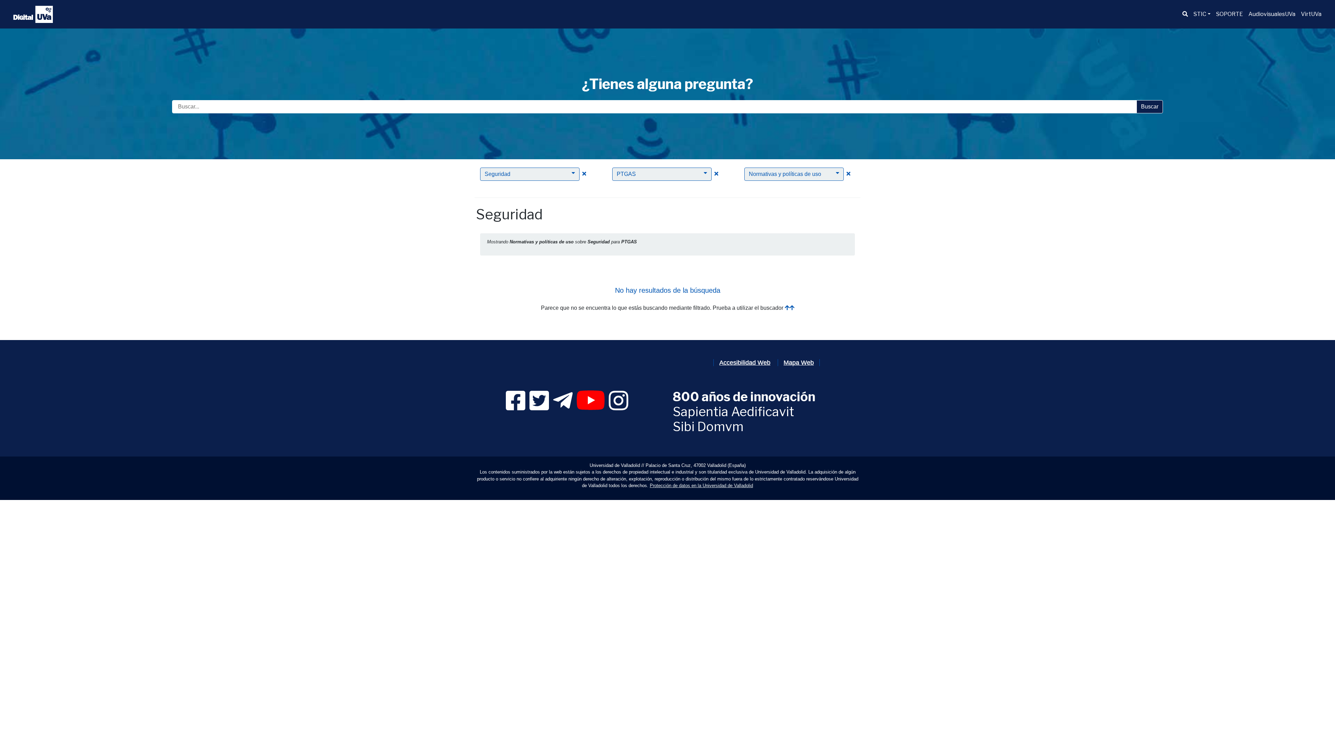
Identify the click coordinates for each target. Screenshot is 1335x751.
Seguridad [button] (497, 174)
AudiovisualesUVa (1271, 14)
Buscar (1149, 107)
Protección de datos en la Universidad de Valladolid (701, 485)
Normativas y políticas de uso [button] (785, 174)
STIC (1200, 14)
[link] (515, 407)
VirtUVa (1311, 14)
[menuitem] (1185, 14)
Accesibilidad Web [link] (744, 362)
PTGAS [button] (626, 174)
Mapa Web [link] (799, 362)
